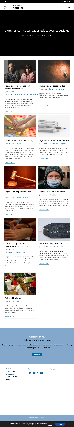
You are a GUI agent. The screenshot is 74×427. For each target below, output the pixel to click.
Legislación (64, 144)
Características (11, 94)
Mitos (19, 144)
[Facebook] (34, 373)
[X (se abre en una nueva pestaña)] (62, 2)
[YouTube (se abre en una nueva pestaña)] (69, 2)
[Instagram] (38, 373)
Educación (30, 94)
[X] (30, 373)
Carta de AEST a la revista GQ (19, 140)
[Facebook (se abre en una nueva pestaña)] (65, 2)
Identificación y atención (50, 243)
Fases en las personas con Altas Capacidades (17, 87)
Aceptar (60, 424)
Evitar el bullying (13, 298)
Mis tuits (53, 369)
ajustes (50, 425)
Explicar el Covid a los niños (52, 191)
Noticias (61, 89)
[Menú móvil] (69, 7)
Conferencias (21, 94)
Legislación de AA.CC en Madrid (54, 140)
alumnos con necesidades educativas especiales (39, 35)
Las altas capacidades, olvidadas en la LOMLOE (16, 245)
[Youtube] (41, 373)
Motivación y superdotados (52, 85)
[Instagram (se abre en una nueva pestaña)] (67, 2)
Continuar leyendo (10, 111)
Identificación (55, 144)
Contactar (9, 1)
